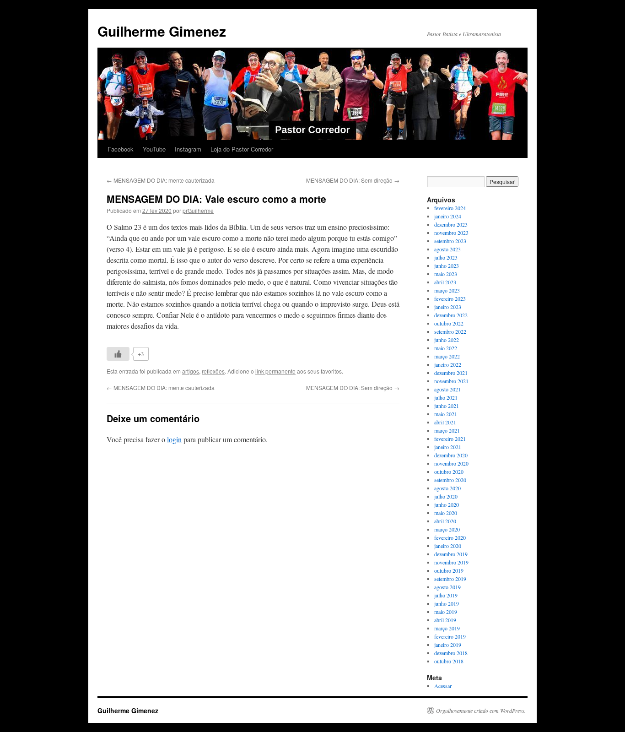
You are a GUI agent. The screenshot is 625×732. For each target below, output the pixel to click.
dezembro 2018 (451, 652)
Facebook (121, 149)
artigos (190, 371)
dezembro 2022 (451, 315)
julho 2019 (446, 595)
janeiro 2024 (447, 216)
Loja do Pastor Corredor (241, 149)
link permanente (275, 371)
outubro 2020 (448, 471)
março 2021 (447, 430)
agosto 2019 (447, 587)
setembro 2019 (450, 578)
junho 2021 (446, 405)
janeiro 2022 (447, 364)
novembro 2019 (451, 562)
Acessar (443, 685)
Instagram (188, 149)
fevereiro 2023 (450, 298)
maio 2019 (445, 611)
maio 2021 (445, 414)
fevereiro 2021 (450, 438)
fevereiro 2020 (450, 537)
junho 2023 (446, 265)
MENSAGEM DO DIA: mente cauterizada (161, 180)
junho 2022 (446, 339)
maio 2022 (445, 348)
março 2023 (447, 290)
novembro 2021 (451, 381)
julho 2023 (446, 257)
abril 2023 (445, 282)
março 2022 (447, 356)
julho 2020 (446, 496)
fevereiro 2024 (450, 207)
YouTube (154, 149)
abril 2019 (445, 620)
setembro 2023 (450, 240)
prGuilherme (198, 210)
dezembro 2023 (451, 224)
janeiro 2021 (447, 446)
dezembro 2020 (451, 455)
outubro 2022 (448, 323)
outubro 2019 (448, 570)
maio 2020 (445, 512)
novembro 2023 (451, 232)
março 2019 (447, 628)
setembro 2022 (450, 331)
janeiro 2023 (447, 306)
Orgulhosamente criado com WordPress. (481, 710)
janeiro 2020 (447, 545)
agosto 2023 (447, 249)
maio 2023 (445, 273)
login (174, 439)
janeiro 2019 (447, 644)
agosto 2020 (447, 488)
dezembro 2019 (451, 554)
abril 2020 (445, 521)
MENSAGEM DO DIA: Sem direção (352, 180)
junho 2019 (446, 603)
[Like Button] (118, 354)
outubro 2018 (448, 661)
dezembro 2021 (451, 372)
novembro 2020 (451, 463)
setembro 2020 (450, 479)
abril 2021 (445, 422)
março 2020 (447, 529)
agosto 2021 (447, 389)
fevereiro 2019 (450, 636)
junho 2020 (446, 504)
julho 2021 (446, 397)
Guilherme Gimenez (161, 31)
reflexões (213, 371)
